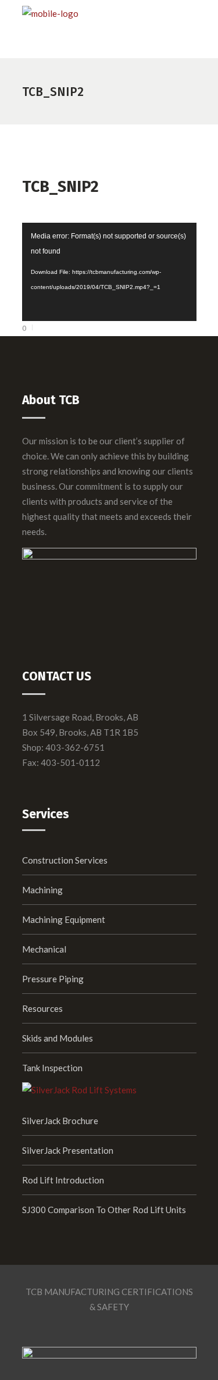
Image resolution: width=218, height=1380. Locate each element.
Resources (42, 1008)
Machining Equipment (63, 919)
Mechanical (44, 949)
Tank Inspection (52, 1067)
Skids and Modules (57, 1038)
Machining (42, 890)
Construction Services (65, 860)
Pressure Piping (53, 979)
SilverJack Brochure (60, 1120)
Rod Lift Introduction (63, 1180)
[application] (109, 272)
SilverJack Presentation (67, 1150)
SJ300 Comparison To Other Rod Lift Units (104, 1209)
